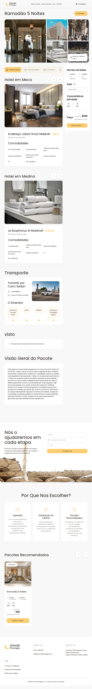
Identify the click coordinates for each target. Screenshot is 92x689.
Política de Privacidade (13, 670)
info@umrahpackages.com (42, 654)
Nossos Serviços (46, 4)
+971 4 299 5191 (38, 650)
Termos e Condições (12, 666)
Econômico (80, 13)
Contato (59, 4)
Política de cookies (11, 673)
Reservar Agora (76, 125)
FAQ (54, 4)
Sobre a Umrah (35, 4)
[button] (53, 79)
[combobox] (49, 440)
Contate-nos (67, 451)
